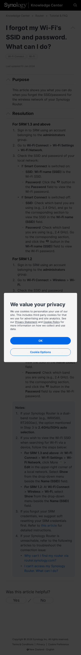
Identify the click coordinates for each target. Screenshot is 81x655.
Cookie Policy (51, 321)
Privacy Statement (26, 321)
